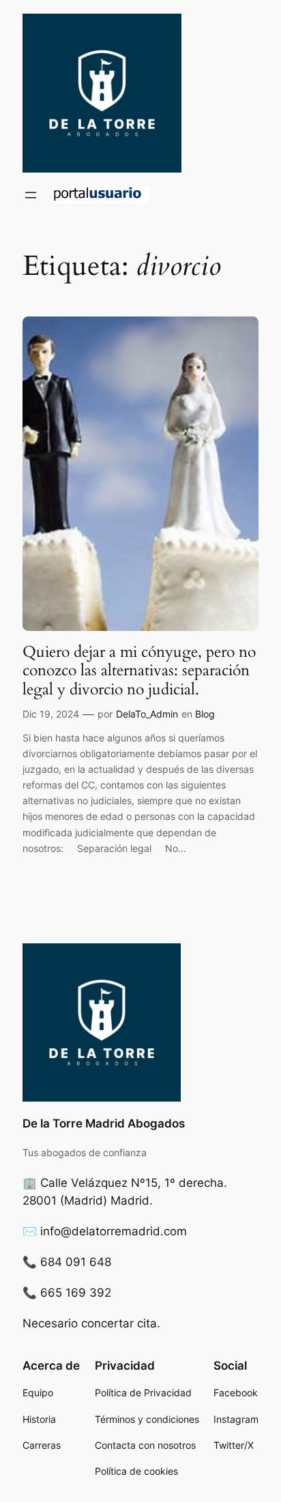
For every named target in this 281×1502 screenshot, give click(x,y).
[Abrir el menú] (31, 195)
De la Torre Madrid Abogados (104, 1123)
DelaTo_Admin (147, 714)
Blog (205, 714)
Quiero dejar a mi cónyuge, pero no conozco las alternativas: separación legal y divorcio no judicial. (139, 671)
